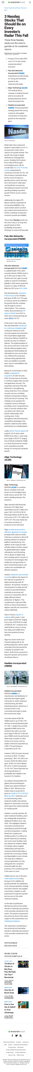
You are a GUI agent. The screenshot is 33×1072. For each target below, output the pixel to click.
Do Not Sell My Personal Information (16, 1050)
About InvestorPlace (9, 1042)
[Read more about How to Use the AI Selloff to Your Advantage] (23, 1004)
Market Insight (8, 987)
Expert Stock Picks (14, 8)
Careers (10, 1044)
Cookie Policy (10, 1052)
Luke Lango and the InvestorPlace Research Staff (9, 982)
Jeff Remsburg (8, 996)
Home (6, 8)
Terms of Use (11, 1055)
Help (5, 1044)
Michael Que (9, 53)
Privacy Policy (12, 1047)
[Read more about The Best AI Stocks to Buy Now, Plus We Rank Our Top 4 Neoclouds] (23, 964)
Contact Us (25, 1042)
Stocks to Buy (8, 961)
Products (18, 1042)
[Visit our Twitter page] (16, 1035)
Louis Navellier (8, 1016)
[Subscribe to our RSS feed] (20, 1035)
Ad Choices (20, 1047)
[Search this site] (30, 2)
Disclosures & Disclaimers (21, 1044)
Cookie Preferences (20, 1052)
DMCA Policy (20, 1055)
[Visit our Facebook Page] (12, 1035)
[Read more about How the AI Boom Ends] (23, 990)
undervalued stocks (11, 879)
